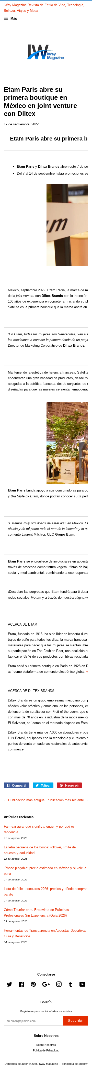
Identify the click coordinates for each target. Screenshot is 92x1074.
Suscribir (76, 1020)
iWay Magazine (49, 1063)
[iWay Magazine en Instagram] (59, 985)
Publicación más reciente (65, 800)
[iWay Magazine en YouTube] (82, 985)
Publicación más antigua (26, 800)
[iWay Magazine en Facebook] (21, 985)
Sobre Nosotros (46, 1044)
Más (13, 19)
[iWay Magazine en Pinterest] (33, 985)
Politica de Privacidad (46, 1050)
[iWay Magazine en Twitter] (9, 985)
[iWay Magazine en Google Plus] (46, 985)
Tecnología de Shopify (74, 1063)
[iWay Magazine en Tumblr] (70, 985)
